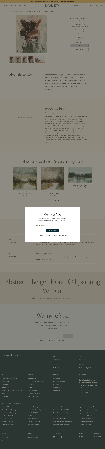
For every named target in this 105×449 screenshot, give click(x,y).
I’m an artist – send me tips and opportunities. (53, 235)
